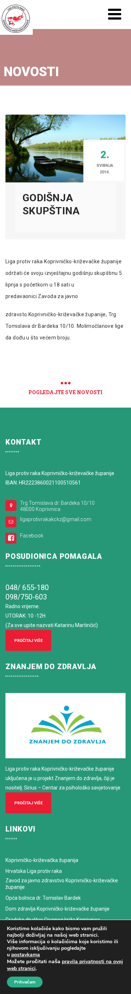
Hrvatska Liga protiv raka (33, 871)
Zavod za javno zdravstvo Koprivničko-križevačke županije (61, 884)
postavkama (25, 955)
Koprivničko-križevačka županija (41, 860)
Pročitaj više (28, 640)
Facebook (31, 536)
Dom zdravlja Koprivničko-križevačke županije (57, 909)
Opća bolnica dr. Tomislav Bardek (43, 898)
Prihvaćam (24, 982)
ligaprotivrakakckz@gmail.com (55, 519)
